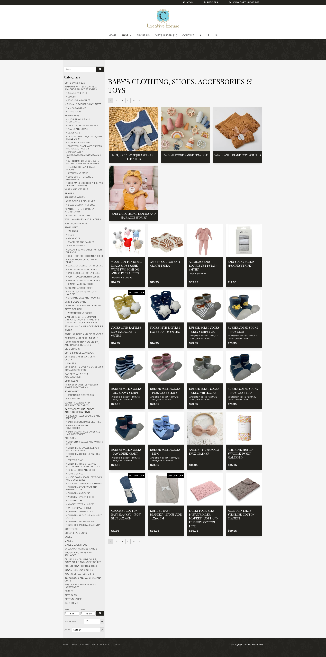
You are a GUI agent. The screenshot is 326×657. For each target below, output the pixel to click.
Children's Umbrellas (80, 511)
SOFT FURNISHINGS (76, 223)
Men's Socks (75, 111)
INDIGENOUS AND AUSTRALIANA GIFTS (83, 579)
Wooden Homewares (79, 142)
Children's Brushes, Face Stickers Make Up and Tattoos (83, 465)
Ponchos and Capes (79, 100)
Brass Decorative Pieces (81, 205)
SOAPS (68, 330)
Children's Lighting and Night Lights (84, 516)
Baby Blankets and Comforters (77, 426)
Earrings (73, 231)
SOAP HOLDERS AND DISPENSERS (84, 334)
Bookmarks (74, 398)
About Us (143, 35)
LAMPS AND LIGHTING (77, 215)
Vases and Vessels (76, 189)
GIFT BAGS (71, 595)
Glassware (74, 132)
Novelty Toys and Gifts (81, 504)
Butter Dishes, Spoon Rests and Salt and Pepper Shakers (82, 162)
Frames (69, 193)
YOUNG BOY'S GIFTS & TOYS (81, 566)
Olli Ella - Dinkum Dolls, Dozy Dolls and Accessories (83, 560)
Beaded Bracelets (77, 246)
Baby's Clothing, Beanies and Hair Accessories (83, 433)
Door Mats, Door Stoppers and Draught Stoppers (84, 184)
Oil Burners (72, 348)
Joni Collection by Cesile (82, 269)
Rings (71, 234)
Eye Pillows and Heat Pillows (84, 305)
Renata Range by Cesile (81, 284)
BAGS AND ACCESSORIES (79, 288)
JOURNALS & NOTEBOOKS (81, 395)
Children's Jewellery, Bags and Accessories (82, 449)
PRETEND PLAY (75, 460)
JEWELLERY (71, 227)
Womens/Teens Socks (80, 313)
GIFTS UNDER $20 (166, 35)
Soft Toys (71, 529)
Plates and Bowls (78, 129)
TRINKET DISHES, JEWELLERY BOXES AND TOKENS (81, 386)
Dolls (68, 536)
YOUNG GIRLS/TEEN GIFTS (80, 573)
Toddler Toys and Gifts (81, 470)
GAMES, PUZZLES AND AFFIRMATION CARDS (77, 404)
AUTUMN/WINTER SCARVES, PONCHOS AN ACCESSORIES (81, 88)
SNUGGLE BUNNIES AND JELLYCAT (78, 554)
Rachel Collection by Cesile (84, 273)
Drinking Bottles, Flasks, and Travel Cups (84, 137)
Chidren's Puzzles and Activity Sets (84, 443)
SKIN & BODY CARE (75, 301)
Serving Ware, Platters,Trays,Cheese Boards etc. (83, 154)
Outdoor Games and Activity (84, 525)
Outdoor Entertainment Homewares (81, 178)
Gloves (72, 96)
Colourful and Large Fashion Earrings (84, 251)
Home (112, 35)
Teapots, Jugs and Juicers (83, 125)
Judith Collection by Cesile (83, 276)
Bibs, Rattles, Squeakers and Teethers (83, 417)
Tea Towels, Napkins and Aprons (81, 168)
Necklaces (74, 238)
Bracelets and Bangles (81, 242)
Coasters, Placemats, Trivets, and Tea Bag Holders (84, 147)
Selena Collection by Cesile (84, 280)
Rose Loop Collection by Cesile (85, 256)
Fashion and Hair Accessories (84, 326)
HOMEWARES (72, 115)
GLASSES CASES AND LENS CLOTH (80, 358)
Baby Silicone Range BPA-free (84, 422)
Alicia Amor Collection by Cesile (81, 260)
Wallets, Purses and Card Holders (81, 292)
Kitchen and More (78, 173)
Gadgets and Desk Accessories (76, 375)
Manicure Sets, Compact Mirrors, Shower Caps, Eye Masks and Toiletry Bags (82, 320)
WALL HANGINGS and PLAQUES (83, 219)
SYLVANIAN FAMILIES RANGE (81, 548)
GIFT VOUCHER (73, 599)
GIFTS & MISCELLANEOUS (79, 352)
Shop (125, 35)
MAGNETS (70, 363)
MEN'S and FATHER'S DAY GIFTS (83, 104)
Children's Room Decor (81, 521)
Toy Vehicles (75, 500)
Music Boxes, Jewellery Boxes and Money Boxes (84, 478)
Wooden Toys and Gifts (81, 497)
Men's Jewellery (77, 108)
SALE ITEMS (71, 603)
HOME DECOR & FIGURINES (80, 201)
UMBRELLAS (72, 380)
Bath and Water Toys (80, 508)
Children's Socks (76, 533)
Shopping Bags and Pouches (84, 297)
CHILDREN (70, 438)
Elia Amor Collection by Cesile (85, 265)
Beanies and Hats (77, 93)
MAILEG (69, 540)
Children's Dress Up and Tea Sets (83, 455)
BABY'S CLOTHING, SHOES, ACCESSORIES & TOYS (80, 410)
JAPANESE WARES (75, 197)
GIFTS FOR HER (73, 309)
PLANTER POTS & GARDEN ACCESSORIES (80, 210)
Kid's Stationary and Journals (85, 483)
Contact (188, 35)
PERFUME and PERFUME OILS (81, 338)
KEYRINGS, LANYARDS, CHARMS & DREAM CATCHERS (84, 368)
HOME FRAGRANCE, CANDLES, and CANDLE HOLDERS (82, 343)
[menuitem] (65, 644)
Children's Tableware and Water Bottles (81, 488)
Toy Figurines (75, 473)
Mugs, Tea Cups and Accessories (78, 120)
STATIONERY (72, 391)
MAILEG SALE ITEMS (76, 544)
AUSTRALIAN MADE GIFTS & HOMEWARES (80, 586)
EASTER (69, 591)
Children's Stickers (79, 493)
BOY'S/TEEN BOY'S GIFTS (79, 570)
